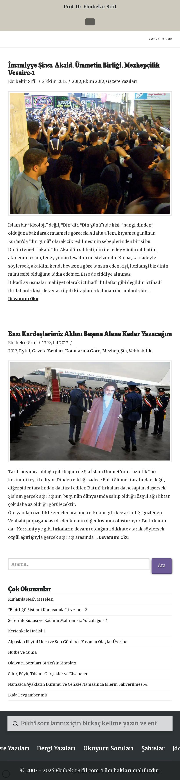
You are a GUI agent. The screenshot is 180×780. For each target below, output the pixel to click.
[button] (89, 21)
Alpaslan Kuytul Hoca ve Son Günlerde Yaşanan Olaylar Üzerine (67, 641)
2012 (76, 81)
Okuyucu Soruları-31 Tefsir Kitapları (42, 663)
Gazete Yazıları (121, 81)
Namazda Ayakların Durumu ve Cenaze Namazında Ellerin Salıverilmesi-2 (78, 684)
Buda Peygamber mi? (28, 695)
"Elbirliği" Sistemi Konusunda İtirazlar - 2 (47, 609)
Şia (124, 350)
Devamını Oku (23, 298)
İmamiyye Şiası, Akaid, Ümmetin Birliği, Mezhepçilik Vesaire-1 (84, 68)
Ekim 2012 (93, 81)
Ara (162, 565)
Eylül (24, 350)
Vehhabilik (140, 350)
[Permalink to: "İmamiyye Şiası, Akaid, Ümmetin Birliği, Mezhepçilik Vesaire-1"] (90, 153)
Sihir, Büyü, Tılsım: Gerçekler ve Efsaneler (48, 673)
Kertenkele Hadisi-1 (27, 631)
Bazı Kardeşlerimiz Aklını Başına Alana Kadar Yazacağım (90, 333)
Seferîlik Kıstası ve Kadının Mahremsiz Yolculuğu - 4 (58, 620)
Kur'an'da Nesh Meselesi (31, 599)
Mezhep (110, 350)
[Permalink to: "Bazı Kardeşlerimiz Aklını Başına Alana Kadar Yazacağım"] (90, 411)
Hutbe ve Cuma (22, 652)
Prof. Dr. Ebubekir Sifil (90, 6)
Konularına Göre (82, 350)
